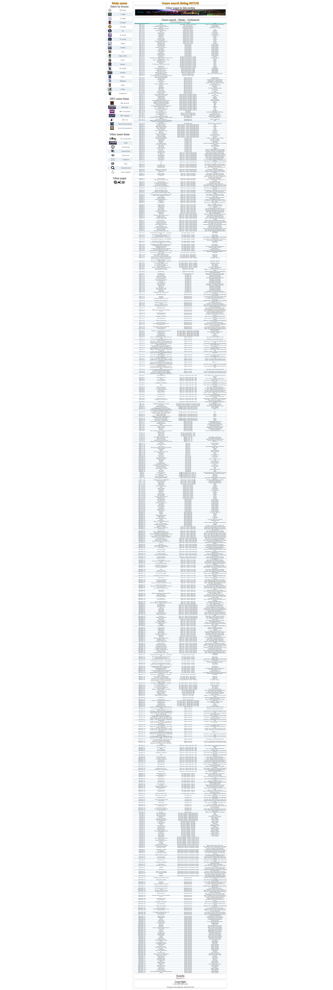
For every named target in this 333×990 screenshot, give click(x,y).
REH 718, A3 (142, 263)
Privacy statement (126, 172)
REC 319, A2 (142, 78)
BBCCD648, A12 (141, 533)
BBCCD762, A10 (141, 726)
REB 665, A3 (142, 175)
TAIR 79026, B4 (142, 466)
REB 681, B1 (142, 223)
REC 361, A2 (142, 114)
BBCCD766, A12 (141, 761)
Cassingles (123, 22)
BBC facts (125, 120)
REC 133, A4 (142, 32)
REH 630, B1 (142, 145)
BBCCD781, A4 (142, 776)
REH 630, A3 (142, 140)
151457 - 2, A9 (142, 479)
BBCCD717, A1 (142, 674)
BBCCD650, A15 (141, 554)
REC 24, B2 (142, 27)
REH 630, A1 (142, 138)
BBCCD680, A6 (142, 624)
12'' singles (123, 18)
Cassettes (122, 47)
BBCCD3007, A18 (142, 933)
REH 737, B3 (142, 284)
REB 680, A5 (142, 200)
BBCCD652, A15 (141, 601)
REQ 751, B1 (142, 303)
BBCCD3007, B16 (142, 951)
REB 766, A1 (142, 375)
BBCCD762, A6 (142, 717)
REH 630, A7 (142, 143)
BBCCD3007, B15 (142, 950)
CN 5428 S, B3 (142, 439)
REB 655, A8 (142, 159)
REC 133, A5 (142, 33)
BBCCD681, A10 (141, 647)
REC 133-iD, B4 (142, 495)
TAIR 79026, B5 (142, 467)
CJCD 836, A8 (142, 844)
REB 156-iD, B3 (142, 507)
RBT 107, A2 (142, 422)
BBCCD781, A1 (142, 773)
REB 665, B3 (142, 188)
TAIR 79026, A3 (142, 457)
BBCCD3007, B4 (141, 939)
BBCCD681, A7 (142, 644)
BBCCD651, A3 (142, 560)
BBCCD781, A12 (141, 788)
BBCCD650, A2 (142, 538)
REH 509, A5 (142, 127)
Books (123, 85)
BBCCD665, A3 (142, 603)
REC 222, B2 (142, 72)
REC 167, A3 (142, 58)
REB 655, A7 (142, 158)
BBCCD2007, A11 (142, 889)
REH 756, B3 (142, 333)
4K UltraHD (122, 68)
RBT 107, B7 (142, 430)
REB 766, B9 (142, 401)
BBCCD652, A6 (142, 588)
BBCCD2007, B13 (142, 905)
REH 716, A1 (142, 232)
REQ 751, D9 (142, 327)
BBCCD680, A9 (142, 628)
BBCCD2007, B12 (142, 903)
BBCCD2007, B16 (142, 909)
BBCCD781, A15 (141, 793)
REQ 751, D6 (142, 324)
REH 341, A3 (142, 96)
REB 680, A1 (142, 196)
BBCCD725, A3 (142, 690)
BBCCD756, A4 (142, 703)
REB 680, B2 (142, 206)
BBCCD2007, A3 (141, 881)
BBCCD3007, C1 (141, 955)
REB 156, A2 (142, 45)
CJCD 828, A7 (142, 819)
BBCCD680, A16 (141, 636)
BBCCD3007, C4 (141, 958)
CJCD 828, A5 (142, 817)
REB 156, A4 (142, 47)
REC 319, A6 (142, 80)
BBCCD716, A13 (141, 671)
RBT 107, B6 (142, 429)
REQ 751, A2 (142, 294)
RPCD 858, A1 (142, 845)
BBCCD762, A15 (141, 736)
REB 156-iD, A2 (142, 500)
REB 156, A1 (142, 44)
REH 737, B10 (142, 291)
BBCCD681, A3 (142, 639)
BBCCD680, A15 (141, 634)
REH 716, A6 (142, 241)
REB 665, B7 (142, 194)
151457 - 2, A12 (142, 482)
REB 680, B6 (142, 210)
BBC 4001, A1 (142, 406)
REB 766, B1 (142, 389)
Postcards (122, 72)
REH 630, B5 (142, 149)
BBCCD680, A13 (141, 632)
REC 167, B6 (142, 67)
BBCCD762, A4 (142, 713)
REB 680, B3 (142, 207)
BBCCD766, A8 (142, 756)
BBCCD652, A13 (141, 598)
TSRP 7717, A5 (142, 447)
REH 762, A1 (142, 337)
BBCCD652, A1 (142, 581)
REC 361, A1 (142, 113)
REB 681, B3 (142, 225)
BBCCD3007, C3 (141, 957)
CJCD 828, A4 (142, 816)
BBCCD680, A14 (141, 633)
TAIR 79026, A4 (142, 458)
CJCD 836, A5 (142, 841)
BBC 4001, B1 (142, 408)
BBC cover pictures (125, 111)
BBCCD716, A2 (142, 656)
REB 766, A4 (142, 379)
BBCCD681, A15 (141, 651)
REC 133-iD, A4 (142, 488)
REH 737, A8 (142, 281)
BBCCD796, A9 (142, 804)
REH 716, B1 (142, 244)
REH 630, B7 (142, 150)
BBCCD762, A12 (141, 729)
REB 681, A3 (142, 216)
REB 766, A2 (142, 377)
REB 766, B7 (142, 398)
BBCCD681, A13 (141, 649)
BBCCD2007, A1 (141, 877)
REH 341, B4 (142, 105)
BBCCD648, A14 (141, 535)
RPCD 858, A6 (142, 851)
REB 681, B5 (142, 227)
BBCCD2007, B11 (142, 901)
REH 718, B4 (142, 267)
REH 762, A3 (142, 341)
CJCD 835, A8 (142, 834)
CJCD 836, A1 (142, 837)
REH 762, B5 (142, 364)
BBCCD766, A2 (142, 747)
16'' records (123, 39)
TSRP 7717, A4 (142, 446)
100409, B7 (142, 475)
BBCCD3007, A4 (141, 919)
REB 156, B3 (142, 52)
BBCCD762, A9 (142, 724)
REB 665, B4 (142, 190)
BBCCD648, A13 (141, 534)
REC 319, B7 (142, 90)
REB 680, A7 (142, 202)
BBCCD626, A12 (141, 523)
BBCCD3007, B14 (142, 949)
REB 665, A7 (142, 182)
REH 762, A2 (142, 339)
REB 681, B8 (142, 230)
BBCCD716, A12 (141, 670)
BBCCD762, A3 (142, 711)
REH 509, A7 (142, 129)
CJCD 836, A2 (142, 838)
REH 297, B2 (142, 75)
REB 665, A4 (142, 178)
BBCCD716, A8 (142, 666)
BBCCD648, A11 (141, 532)
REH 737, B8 (142, 289)
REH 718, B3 (142, 266)
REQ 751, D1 (142, 316)
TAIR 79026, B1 (142, 463)
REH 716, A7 (142, 242)
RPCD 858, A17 (142, 871)
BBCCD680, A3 (142, 621)
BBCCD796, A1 (142, 795)
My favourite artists (125, 139)
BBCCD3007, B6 (141, 941)
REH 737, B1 (142, 283)
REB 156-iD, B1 (142, 505)
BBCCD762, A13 (141, 731)
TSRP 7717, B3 (142, 450)
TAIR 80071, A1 (142, 470)
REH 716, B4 (142, 247)
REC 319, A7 (142, 81)
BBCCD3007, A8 (141, 923)
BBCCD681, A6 (142, 643)
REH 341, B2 (142, 103)
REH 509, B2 (142, 131)
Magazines (123, 81)
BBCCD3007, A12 (142, 927)
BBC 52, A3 (142, 403)
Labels (126, 143)
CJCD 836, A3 (142, 839)
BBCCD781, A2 (142, 774)
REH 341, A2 (142, 95)
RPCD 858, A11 (142, 859)
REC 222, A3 (142, 70)
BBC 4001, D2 (142, 418)
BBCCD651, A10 (141, 570)
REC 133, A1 (142, 29)
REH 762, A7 (142, 349)
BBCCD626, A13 (141, 524)
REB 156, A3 (142, 46)
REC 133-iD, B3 (142, 494)
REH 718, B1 (142, 264)
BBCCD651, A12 (141, 573)
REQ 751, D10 (142, 328)
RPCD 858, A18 (142, 872)
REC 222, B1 (142, 71)
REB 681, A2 (142, 215)
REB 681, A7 (142, 221)
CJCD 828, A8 (142, 820)
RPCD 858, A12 (142, 862)
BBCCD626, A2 (142, 513)
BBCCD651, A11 (141, 571)
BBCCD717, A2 (142, 676)
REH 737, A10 (142, 282)
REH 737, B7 (142, 288)
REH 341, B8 (142, 109)
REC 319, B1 (142, 83)
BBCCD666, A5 (142, 607)
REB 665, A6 (142, 181)
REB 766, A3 (142, 378)
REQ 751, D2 (142, 318)
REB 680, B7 (142, 212)
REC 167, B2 (142, 63)
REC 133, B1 (142, 37)
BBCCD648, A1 (142, 526)
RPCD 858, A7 (142, 852)
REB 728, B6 (142, 271)
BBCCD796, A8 (142, 802)
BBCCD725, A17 (141, 693)
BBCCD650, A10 (141, 546)
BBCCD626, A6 (142, 517)
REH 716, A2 (142, 234)
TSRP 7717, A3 (142, 445)
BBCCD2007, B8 (141, 898)
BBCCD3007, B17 (142, 952)
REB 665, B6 (142, 192)
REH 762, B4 (142, 362)
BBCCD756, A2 (142, 701)
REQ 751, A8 (142, 302)
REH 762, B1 (142, 356)
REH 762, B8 (142, 371)
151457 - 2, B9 (142, 483)
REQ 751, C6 (142, 309)
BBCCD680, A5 (142, 623)
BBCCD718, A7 (142, 689)
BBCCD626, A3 (142, 514)
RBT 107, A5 (142, 424)
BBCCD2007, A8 (141, 888)
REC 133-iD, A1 (142, 484)
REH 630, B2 (142, 146)
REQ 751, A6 (142, 298)
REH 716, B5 (142, 248)
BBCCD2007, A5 (141, 882)
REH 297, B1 (142, 74)
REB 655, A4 (142, 155)
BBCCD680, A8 (142, 627)
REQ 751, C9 (142, 314)
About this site (126, 147)
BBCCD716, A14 (141, 672)
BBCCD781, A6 (142, 780)
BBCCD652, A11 (141, 595)
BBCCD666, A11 (141, 614)
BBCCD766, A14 (141, 764)
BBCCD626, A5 (142, 516)
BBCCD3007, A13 (142, 928)
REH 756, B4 (142, 334)
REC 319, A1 (142, 77)
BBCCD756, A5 (142, 704)
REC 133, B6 (142, 42)
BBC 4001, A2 (142, 407)
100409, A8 (142, 472)
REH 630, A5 (142, 141)
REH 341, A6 (142, 99)
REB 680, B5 (142, 209)
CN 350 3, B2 (142, 435)
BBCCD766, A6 (142, 752)
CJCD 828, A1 (142, 813)
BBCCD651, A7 (142, 566)
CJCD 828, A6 (142, 818)
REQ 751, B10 (142, 305)
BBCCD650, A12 (141, 549)
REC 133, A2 (142, 30)
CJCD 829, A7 (142, 826)
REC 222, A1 (142, 68)
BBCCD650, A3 (142, 539)
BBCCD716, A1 (142, 654)
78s (123, 31)
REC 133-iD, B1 (142, 492)
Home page (123, 10)
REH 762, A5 (142, 345)
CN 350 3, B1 (142, 434)
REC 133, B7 (142, 43)
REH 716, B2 (142, 245)
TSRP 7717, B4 (142, 451)
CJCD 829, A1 (142, 821)
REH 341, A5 (142, 98)
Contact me (126, 159)
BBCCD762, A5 (142, 715)
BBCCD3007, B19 (142, 954)
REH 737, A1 (142, 274)
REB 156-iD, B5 (142, 509)
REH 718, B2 (142, 265)
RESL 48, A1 (142, 25)
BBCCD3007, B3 (141, 938)
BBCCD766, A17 (141, 769)
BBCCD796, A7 (142, 800)
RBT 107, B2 (142, 426)
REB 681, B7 (142, 229)
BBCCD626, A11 (141, 522)
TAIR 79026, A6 (142, 460)
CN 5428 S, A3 (142, 438)
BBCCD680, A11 (141, 630)
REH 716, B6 (142, 249)
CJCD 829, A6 (142, 825)
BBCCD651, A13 (141, 575)
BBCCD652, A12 (141, 596)
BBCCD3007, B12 (142, 947)
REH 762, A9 (142, 354)
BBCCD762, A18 (141, 742)
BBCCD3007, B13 (142, 948)
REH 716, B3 (142, 246)
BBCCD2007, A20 (142, 891)
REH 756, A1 (142, 330)
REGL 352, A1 (142, 110)
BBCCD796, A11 (141, 807)
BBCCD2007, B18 (142, 912)
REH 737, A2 (142, 275)
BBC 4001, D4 (142, 420)
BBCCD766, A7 (142, 754)
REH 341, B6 (142, 107)
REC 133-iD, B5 (142, 496)
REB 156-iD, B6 (142, 510)
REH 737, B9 (142, 290)
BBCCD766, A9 (142, 757)
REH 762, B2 (142, 358)
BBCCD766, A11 (141, 759)
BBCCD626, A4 (142, 515)
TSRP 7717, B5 (142, 452)
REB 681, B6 (142, 228)
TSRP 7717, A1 (142, 443)
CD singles (123, 27)
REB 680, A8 (142, 204)
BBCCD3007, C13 (142, 968)
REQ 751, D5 (142, 323)
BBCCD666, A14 (141, 617)
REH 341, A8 (142, 101)
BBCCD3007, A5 (141, 920)
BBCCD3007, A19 (142, 934)
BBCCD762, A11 (141, 728)
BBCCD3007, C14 (142, 969)
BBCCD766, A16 (141, 768)
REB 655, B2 (142, 164)
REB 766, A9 (142, 388)
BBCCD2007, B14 (142, 907)
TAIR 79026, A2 (142, 456)
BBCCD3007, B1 (141, 936)
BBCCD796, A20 (141, 812)
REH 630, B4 (142, 148)
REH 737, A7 (142, 280)
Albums (123, 43)
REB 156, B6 (142, 55)
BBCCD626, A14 (141, 525)
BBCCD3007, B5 (141, 940)
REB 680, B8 (142, 213)
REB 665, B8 (142, 195)
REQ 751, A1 (142, 292)
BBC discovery (125, 103)
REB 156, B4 (142, 53)
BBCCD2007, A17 (142, 890)
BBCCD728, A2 (142, 694)
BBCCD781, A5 (142, 778)
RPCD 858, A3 (142, 847)
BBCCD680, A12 (141, 631)
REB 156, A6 (142, 49)
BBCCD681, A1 (142, 637)
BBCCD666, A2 (142, 605)
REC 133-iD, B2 (142, 493)
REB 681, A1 (142, 214)
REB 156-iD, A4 (142, 502)
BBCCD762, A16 (141, 739)
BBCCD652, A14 (141, 599)
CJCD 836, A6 (142, 842)
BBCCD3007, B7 (141, 942)
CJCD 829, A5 (142, 824)
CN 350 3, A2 (142, 433)
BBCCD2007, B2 (141, 893)
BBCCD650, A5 (142, 540)
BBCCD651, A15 (141, 579)
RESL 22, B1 (142, 24)
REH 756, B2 (142, 332)
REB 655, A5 (142, 156)
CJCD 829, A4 (142, 823)
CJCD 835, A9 (142, 836)
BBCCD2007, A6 (141, 883)
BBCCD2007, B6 (141, 895)
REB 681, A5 (142, 218)
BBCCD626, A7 (142, 518)
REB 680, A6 (142, 201)
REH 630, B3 (142, 147)
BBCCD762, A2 (142, 708)
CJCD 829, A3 (142, 822)
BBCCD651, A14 (141, 577)
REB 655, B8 (142, 171)
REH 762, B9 (142, 372)
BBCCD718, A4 (142, 686)
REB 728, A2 (142, 268)
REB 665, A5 (142, 179)
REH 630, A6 (142, 142)
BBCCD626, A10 (141, 521)
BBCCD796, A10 (141, 805)
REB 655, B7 (142, 170)
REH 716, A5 (142, 239)
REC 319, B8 (142, 91)
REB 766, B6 (142, 396)
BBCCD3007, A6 (141, 921)
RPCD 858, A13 (142, 864)
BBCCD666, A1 (142, 604)
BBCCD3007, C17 (142, 972)
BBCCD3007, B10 (142, 945)
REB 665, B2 (142, 185)
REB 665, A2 (142, 174)
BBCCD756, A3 (142, 702)
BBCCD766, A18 (141, 771)
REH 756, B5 (142, 335)
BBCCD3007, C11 (142, 966)
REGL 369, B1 (142, 123)
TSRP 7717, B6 (142, 453)
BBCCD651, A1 (142, 557)
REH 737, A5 (142, 278)
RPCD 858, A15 (142, 867)
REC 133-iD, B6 (142, 497)
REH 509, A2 (142, 125)
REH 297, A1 (142, 73)
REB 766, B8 (142, 399)
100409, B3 (142, 473)
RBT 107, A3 (142, 423)
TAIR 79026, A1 (142, 455)
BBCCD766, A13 (141, 762)
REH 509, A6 (142, 128)
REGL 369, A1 (142, 116)
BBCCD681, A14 (141, 650)
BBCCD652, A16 (141, 602)
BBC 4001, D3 (142, 419)
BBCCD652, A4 (142, 585)
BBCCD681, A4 (142, 640)
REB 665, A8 (142, 183)
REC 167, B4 (142, 65)
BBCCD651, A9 (142, 569)
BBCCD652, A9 (142, 593)
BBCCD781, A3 (142, 775)
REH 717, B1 (142, 255)
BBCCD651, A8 (142, 567)
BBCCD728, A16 (141, 699)
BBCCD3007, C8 (141, 963)
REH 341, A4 (142, 97)
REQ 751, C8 (142, 313)
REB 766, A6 (142, 382)
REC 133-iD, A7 (142, 491)
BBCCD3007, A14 (142, 929)
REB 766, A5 (142, 380)
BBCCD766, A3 (142, 748)
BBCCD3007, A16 (142, 931)
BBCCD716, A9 (142, 667)
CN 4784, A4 (142, 437)
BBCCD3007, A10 (142, 925)
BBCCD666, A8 (142, 611)
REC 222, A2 (142, 69)
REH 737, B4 (142, 285)
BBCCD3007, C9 (141, 964)
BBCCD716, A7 (142, 664)
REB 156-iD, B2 (142, 506)
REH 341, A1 (142, 94)
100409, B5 (142, 474)
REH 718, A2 (142, 260)
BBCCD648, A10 (141, 531)
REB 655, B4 (142, 166)
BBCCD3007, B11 (142, 946)
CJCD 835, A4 (142, 830)
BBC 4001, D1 (142, 416)
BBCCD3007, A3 (141, 918)
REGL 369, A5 (142, 117)
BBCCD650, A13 (141, 551)
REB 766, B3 (142, 391)
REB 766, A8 (142, 387)
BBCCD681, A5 (142, 641)
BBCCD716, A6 (142, 663)
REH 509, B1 (142, 130)
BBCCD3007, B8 (141, 943)
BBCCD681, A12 (141, 648)
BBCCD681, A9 (142, 646)
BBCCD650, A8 (142, 544)
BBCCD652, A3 (142, 584)
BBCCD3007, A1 (141, 916)
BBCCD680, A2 (142, 620)
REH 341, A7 (142, 100)
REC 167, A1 (142, 56)
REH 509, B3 (142, 132)
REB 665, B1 (142, 184)
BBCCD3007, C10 (142, 965)
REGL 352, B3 (142, 112)
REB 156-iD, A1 (142, 499)
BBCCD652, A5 (142, 587)
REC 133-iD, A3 (142, 487)
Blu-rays (122, 64)
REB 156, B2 (142, 51)
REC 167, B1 (142, 62)
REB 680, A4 (142, 199)
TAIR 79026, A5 (142, 459)
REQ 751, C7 (142, 310)
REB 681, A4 (142, 217)
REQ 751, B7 (142, 304)
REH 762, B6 (142, 366)
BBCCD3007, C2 (141, 956)
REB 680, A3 (142, 198)
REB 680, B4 (142, 208)
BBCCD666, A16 (141, 618)
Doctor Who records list (125, 124)
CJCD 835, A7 (142, 833)
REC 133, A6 (142, 34)
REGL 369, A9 (142, 120)
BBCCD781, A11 (141, 787)
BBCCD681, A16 (141, 652)
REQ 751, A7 (142, 300)
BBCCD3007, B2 (141, 937)
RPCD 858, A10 (142, 857)
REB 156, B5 (142, 54)
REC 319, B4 (142, 87)
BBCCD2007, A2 (141, 879)
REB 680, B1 (142, 205)
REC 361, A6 (142, 115)
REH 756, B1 (142, 331)
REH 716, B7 (142, 250)
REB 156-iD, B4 (142, 508)
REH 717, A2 (142, 254)
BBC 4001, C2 (142, 415)
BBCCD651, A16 (141, 580)
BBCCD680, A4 (142, 622)
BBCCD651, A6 (142, 565)
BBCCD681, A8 (142, 645)
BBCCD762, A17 (141, 741)
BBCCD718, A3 (142, 684)
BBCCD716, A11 (141, 669)
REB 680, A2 (142, 197)
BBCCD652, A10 (141, 594)
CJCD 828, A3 (142, 815)
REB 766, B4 (142, 392)
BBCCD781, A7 (142, 781)
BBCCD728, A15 (141, 697)
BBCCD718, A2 (142, 682)
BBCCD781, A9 (142, 784)
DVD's (123, 60)
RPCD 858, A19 (142, 873)
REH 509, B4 (142, 133)
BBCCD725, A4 (142, 691)
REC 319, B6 (142, 89)
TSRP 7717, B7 (142, 454)
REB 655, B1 (142, 162)
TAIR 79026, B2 (142, 464)
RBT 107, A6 (142, 425)
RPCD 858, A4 (142, 849)
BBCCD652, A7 (142, 590)
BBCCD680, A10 (141, 629)
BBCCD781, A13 (141, 790)
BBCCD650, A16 (141, 556)
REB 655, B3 (142, 165)
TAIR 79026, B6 (142, 468)
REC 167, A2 (142, 57)
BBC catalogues (125, 115)
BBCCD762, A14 (141, 733)
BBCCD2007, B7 (141, 896)
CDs (122, 52)
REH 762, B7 (142, 369)
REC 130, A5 (142, 28)
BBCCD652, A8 (142, 591)
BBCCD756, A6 (142, 705)
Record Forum (126, 151)
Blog (125, 164)
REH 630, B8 (142, 151)
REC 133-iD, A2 (142, 485)
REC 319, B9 (142, 92)
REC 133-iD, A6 (142, 490)
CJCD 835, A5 (142, 831)
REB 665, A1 (142, 173)
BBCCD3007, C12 (142, 967)
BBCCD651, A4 (142, 562)
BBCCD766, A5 (142, 750)
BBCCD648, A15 (141, 537)
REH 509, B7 (142, 137)
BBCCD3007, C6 (141, 961)
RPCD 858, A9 (142, 856)
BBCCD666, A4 (142, 606)
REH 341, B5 (142, 106)
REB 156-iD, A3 (142, 501)
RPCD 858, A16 (142, 869)
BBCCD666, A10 (141, 613)
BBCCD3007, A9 (141, 924)
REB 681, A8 (142, 222)
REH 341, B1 (142, 102)
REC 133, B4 (142, 40)
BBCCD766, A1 (142, 745)
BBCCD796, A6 (142, 799)
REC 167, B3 (142, 64)
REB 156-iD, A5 (142, 503)
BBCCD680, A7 (142, 625)
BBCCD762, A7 (142, 719)
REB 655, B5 (142, 167)
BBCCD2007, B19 (142, 913)
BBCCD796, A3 (142, 797)
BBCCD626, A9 (142, 520)
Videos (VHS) (123, 56)
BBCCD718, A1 (142, 679)
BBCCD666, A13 (141, 616)
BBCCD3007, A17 (142, 932)
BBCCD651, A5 (142, 563)
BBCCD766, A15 (141, 766)
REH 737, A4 (142, 277)
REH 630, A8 (142, 144)
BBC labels (125, 107)
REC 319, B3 (142, 85)
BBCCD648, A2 (142, 527)
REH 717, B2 (142, 256)
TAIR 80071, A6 (142, 471)
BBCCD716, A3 (142, 657)
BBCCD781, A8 (142, 783)
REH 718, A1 (142, 257)
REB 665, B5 (142, 191)
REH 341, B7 (142, 108)
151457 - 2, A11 (142, 481)
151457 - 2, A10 (142, 480)
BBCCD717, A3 (142, 677)
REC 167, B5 (142, 66)
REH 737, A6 (142, 279)
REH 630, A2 (142, 139)
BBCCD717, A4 (142, 678)
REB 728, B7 (142, 273)
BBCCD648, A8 (142, 530)
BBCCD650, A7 (142, 542)
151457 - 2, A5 (142, 477)
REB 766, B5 (142, 394)
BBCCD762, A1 (142, 706)
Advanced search (126, 168)
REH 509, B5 (142, 134)
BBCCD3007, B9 (141, 944)
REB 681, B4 (142, 226)
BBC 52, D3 (142, 405)
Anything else (123, 93)
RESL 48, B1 (142, 26)
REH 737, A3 (142, 276)
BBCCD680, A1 (142, 619)
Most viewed (125, 155)
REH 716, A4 (142, 237)
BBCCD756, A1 (142, 700)
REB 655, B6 (142, 169)
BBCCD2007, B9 (141, 899)
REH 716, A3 (142, 235)
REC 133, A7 (142, 35)
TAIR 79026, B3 (142, 465)
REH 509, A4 (142, 126)
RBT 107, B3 (142, 427)
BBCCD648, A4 (142, 528)
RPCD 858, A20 (142, 875)
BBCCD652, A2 (142, 582)
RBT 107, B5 (142, 428)
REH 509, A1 (142, 124)
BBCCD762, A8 (142, 721)
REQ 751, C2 (142, 307)
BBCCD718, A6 (142, 688)
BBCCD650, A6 (142, 541)
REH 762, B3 (142, 359)
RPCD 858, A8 (142, 854)
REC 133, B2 (142, 38)
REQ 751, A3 (142, 296)
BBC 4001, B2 (142, 412)
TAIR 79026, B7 (142, 469)
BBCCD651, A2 (142, 559)
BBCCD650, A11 (141, 547)
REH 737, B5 (142, 287)
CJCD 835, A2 (142, 828)
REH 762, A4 (142, 343)
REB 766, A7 (142, 384)
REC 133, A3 (142, 31)
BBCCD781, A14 (141, 791)
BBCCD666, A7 (142, 609)
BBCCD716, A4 (142, 658)
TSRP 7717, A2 (142, 444)
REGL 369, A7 (142, 119)
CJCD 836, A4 (142, 840)
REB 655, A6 (142, 157)
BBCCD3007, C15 (142, 970)
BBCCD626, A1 (142, 512)
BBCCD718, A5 (142, 687)
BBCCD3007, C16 (142, 971)
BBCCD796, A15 (141, 809)
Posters (123, 77)
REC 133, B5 (142, 41)
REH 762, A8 (142, 351)
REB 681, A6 (142, 220)
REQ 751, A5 (142, 297)
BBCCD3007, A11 (142, 926)
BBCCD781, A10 (141, 786)
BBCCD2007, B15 (142, 908)
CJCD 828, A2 (142, 814)
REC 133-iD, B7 (142, 498)
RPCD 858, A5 (142, 850)
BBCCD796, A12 (141, 808)
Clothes (123, 89)
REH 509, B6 (142, 135)
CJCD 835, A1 (142, 827)
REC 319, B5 (142, 88)
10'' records (123, 35)
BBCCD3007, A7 (141, 922)
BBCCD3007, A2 (141, 917)
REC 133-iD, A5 (142, 489)
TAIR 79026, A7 (142, 462)
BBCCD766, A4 (142, 749)
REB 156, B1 (142, 50)
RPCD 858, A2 (142, 846)
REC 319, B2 (142, 84)
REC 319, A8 (142, 82)
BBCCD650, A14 (141, 553)
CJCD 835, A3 (142, 829)
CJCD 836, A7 (142, 843)
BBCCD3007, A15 (142, 930)
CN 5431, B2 (142, 440)
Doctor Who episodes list (125, 128)
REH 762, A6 (142, 347)
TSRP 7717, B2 (142, 449)
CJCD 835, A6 (142, 832)
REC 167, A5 (142, 60)
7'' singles (122, 14)
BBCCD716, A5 (142, 661)
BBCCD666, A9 (142, 612)
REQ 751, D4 (142, 322)
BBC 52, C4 (142, 404)
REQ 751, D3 (142, 320)
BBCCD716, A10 (141, 668)
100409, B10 (142, 476)
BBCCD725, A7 (142, 692)
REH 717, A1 (142, 252)
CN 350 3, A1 (142, 432)
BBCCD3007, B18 (142, 953)
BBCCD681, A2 (142, 638)
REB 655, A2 (142, 153)
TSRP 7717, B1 (142, 448)
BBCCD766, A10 (141, 758)
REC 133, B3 (142, 39)
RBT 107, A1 (142, 421)
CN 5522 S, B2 (142, 441)
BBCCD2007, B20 (142, 914)
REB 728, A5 (142, 269)
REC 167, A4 (142, 59)
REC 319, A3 (142, 79)
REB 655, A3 (142, 154)
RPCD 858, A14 (142, 865)
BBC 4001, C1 (142, 414)
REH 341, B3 (142, 104)
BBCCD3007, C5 (141, 959)
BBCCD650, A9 (142, 545)
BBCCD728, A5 (142, 695)
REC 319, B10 (142, 93)
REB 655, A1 (142, 152)
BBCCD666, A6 (142, 608)
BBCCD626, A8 (142, 519)
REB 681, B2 (142, 224)
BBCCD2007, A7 (141, 886)
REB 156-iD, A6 (142, 504)
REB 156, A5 (142, 48)
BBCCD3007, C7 (141, 962)
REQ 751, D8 (142, 326)
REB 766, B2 (142, 390)
